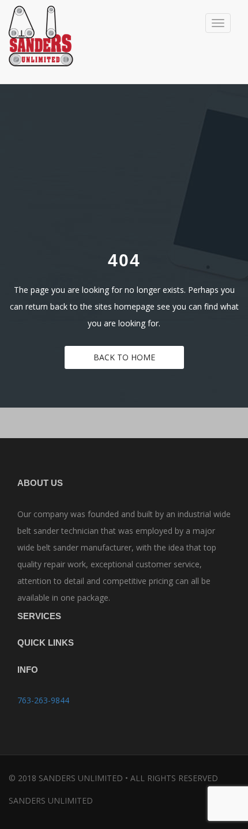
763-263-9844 (43, 700)
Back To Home (124, 357)
